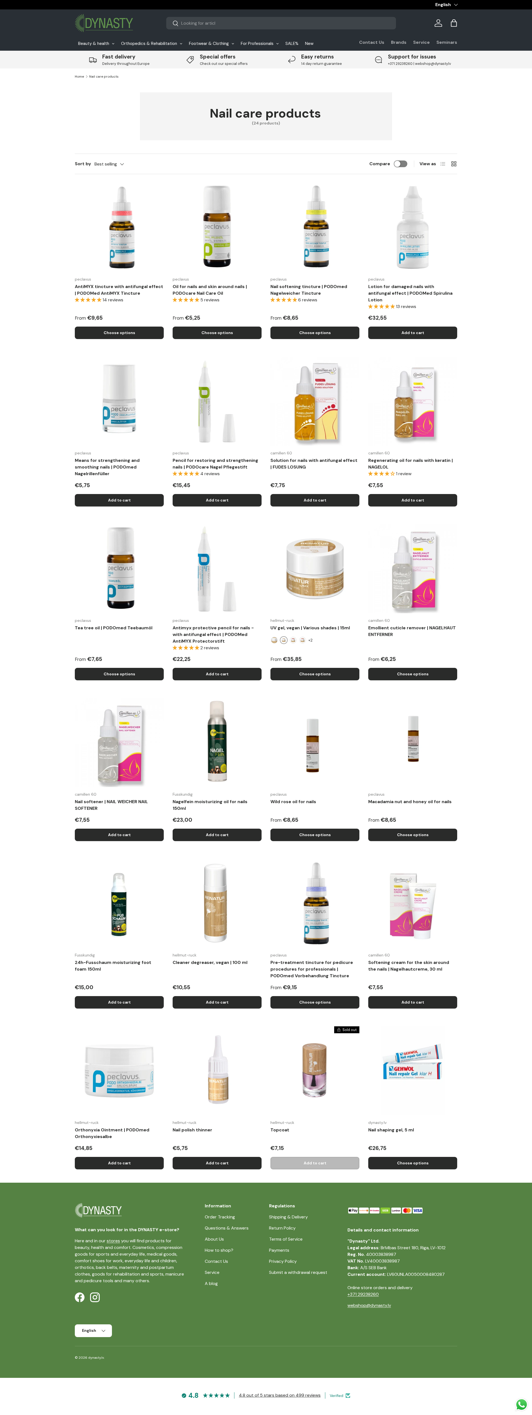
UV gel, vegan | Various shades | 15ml (310, 628)
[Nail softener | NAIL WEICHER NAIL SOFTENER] (119, 742)
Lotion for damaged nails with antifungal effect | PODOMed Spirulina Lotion (410, 293)
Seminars (446, 42)
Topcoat (279, 1130)
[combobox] (281, 23)
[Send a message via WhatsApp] (521, 1404)
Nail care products (104, 76)
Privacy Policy (283, 1261)
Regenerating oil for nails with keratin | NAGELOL (410, 463)
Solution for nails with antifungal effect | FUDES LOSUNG (313, 463)
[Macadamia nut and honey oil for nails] (412, 742)
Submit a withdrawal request (298, 1272)
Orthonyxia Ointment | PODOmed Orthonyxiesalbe (112, 1133)
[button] (454, 23)
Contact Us (371, 42)
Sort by (83, 164)
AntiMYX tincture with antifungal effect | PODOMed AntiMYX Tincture (119, 290)
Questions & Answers (227, 1228)
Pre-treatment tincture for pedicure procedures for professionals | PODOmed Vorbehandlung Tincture (311, 969)
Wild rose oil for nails (293, 802)
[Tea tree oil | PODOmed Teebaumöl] (119, 568)
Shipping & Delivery (288, 1217)
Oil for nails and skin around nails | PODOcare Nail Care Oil (210, 290)
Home (79, 76)
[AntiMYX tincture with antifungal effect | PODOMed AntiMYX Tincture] (119, 227)
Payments (279, 1250)
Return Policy (282, 1228)
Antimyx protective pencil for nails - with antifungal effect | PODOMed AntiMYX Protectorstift (213, 634)
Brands (398, 42)
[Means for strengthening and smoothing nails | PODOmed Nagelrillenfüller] (119, 401)
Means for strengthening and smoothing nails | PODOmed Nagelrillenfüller (107, 467)
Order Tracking (220, 1217)
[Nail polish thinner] (217, 1070)
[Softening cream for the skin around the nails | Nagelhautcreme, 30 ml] (412, 903)
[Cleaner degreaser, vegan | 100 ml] (217, 903)
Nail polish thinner (192, 1130)
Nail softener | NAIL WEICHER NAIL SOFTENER (111, 805)
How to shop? (219, 1250)
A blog (211, 1283)
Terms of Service (286, 1239)
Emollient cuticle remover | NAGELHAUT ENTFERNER (412, 631)
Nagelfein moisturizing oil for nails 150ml (210, 805)
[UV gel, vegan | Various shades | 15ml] (314, 568)
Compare (379, 164)
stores (113, 1241)
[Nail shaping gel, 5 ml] (412, 1070)
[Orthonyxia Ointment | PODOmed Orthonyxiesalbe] (119, 1070)
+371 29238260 (363, 1294)
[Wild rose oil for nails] (314, 742)
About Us (214, 1239)
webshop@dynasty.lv (369, 1305)
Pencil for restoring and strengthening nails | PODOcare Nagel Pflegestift (215, 463)
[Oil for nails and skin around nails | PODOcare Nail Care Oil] (217, 227)
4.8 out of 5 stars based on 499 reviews (280, 1395)
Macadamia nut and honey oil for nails (410, 802)
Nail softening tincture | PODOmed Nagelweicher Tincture (308, 290)
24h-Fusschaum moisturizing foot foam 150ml (113, 966)
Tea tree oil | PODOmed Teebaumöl (113, 628)
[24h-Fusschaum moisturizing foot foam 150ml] (119, 903)
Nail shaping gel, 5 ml (391, 1130)
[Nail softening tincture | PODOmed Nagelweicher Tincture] (314, 227)
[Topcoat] (314, 1070)
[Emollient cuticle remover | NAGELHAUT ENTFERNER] (412, 568)
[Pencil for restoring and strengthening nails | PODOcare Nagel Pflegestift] (217, 401)
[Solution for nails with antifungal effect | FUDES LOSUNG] (314, 401)
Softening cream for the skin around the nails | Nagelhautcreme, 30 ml (408, 966)
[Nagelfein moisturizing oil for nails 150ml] (217, 742)
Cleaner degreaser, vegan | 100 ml (210, 962)
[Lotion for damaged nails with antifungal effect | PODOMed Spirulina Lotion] (412, 227)
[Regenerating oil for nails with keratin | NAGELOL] (412, 401)
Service (421, 42)
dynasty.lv (96, 1357)
